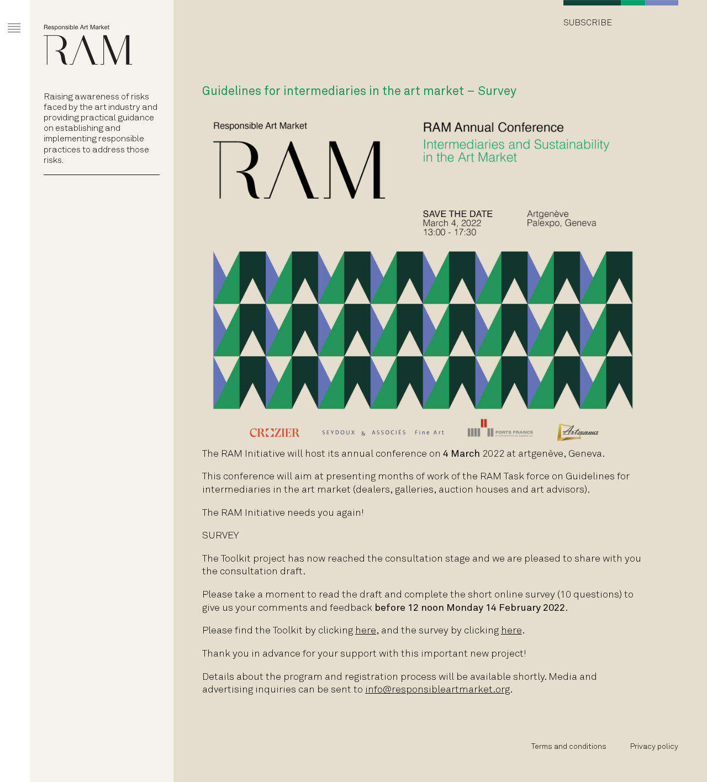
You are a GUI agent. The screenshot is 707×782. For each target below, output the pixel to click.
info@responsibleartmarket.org (437, 690)
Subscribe (587, 23)
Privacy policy (654, 747)
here (365, 631)
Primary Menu (5, 17)
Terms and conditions (568, 747)
